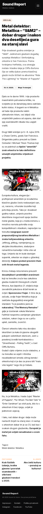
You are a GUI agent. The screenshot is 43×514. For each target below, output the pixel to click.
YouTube (28, 507)
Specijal (7, 20)
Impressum (6, 503)
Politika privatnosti (31, 503)
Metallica (20, 448)
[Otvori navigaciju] (38, 5)
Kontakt (17, 503)
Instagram (6, 507)
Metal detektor (9, 448)
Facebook (17, 507)
